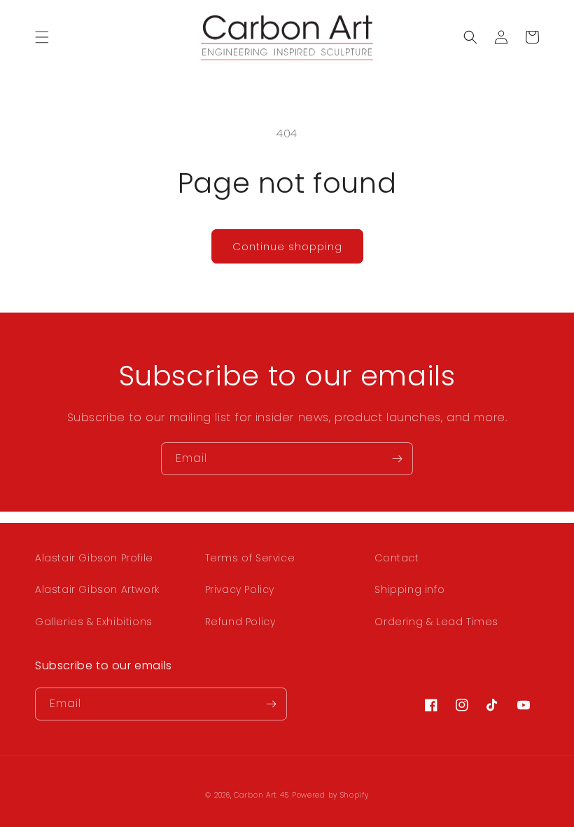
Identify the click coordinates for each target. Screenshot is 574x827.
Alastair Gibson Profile (94, 558)
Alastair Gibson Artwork (97, 589)
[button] (42, 37)
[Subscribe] (397, 458)
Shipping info (409, 589)
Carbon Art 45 (261, 795)
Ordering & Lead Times (436, 622)
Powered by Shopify (330, 795)
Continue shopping (287, 246)
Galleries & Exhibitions (94, 622)
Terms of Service (250, 558)
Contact (396, 558)
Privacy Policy (239, 589)
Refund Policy (240, 622)
